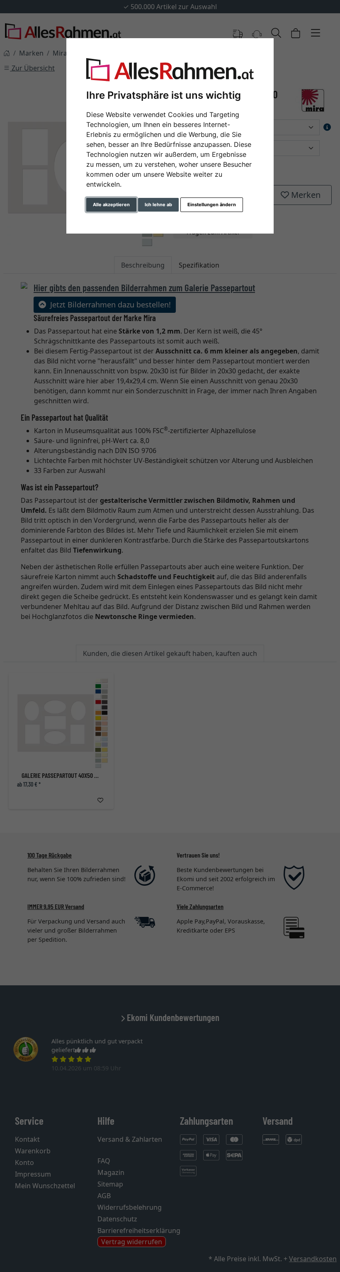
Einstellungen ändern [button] (211, 204)
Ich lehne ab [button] (158, 204)
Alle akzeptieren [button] (111, 204)
